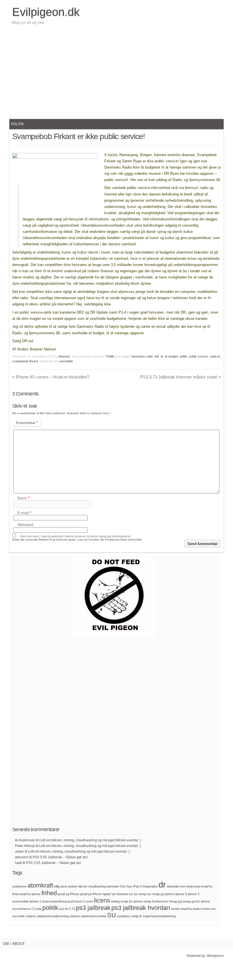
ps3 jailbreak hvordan (140, 907)
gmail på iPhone (91, 894)
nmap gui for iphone (196, 901)
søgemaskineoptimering (159, 916)
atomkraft (40, 885)
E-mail (24, 512)
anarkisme (19, 886)
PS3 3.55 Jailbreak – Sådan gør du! (60, 857)
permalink (66, 361)
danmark (113, 886)
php (38, 908)
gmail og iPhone (68, 894)
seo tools (18, 916)
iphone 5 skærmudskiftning (48, 901)
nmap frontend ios (155, 901)
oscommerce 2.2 (24, 908)
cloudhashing (97, 886)
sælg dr (215, 356)
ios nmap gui (156, 894)
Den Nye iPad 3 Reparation (139, 886)
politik (183, 356)
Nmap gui (175, 901)
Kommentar (27, 423)
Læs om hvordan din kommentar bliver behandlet (109, 539)
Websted (25, 525)
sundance (123, 916)
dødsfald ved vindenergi (183, 886)
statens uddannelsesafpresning (47, 916)
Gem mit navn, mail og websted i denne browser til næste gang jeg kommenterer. (75, 536)
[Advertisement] (116, 70)
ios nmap (140, 894)
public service (198, 356)
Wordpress (215, 956)
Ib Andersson (25, 840)
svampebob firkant (25, 361)
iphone (169, 894)
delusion (64, 356)
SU (111, 915)
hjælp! (107, 894)
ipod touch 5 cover (80, 901)
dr (162, 356)
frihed (49, 893)
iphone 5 (181, 894)
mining (115, 901)
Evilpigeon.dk (46, 12)
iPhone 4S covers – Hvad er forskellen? (50, 376)
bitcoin (82, 886)
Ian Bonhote (120, 894)
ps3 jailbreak (93, 907)
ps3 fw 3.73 (67, 908)
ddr (157, 356)
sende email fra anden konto (190, 908)
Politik (17, 124)
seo (213, 908)
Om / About (14, 944)
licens (102, 900)
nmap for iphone (131, 901)
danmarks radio (142, 356)
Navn (23, 498)
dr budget (171, 356)
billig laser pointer (66, 886)
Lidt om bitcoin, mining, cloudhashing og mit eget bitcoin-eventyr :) (90, 840)
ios (131, 894)
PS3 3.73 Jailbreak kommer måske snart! (180, 376)
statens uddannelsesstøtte (88, 916)
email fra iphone (30, 894)
